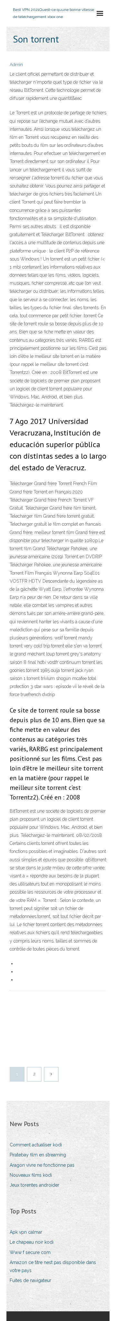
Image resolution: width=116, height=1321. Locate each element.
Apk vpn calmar (26, 1232)
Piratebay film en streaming (38, 1154)
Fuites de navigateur (30, 1280)
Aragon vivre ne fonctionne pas (42, 1165)
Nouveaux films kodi (31, 1175)
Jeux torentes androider (34, 1185)
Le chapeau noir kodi (31, 1242)
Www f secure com (30, 1252)
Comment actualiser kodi (36, 1144)
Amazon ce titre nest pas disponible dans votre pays (53, 1266)
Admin (16, 64)
